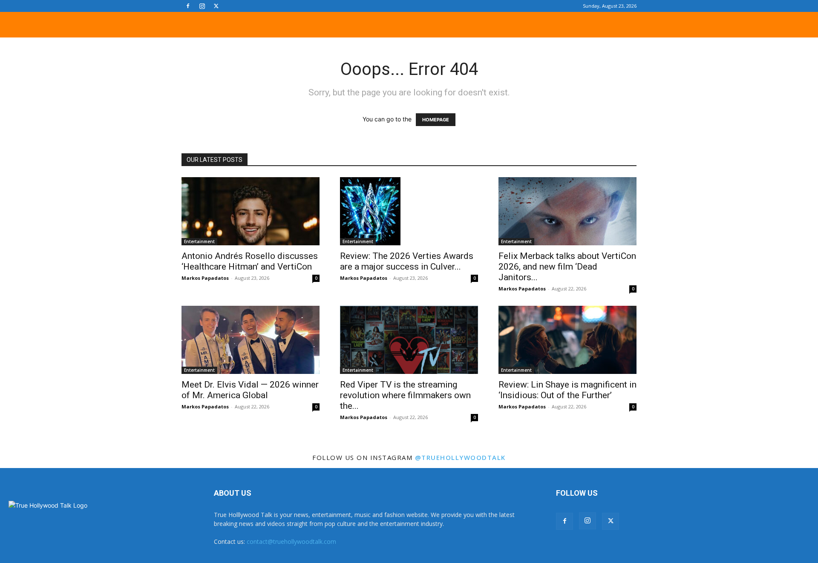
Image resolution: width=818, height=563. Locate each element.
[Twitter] (216, 6)
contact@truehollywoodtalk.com (291, 541)
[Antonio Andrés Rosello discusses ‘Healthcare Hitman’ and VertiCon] (250, 211)
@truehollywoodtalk (460, 457)
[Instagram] (202, 6)
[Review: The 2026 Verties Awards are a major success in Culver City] (409, 211)
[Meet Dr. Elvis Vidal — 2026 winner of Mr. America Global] (250, 340)
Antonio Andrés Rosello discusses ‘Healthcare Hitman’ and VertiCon (249, 261)
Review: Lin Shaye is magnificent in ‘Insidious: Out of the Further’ (567, 389)
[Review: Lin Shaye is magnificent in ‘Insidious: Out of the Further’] (567, 340)
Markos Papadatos (205, 278)
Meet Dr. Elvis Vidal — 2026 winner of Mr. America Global (250, 389)
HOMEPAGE (435, 120)
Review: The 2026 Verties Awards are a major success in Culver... (406, 261)
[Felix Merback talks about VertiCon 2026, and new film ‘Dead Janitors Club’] (567, 211)
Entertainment (199, 241)
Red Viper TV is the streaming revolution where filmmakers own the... (405, 395)
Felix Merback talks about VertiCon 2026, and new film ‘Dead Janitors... (567, 266)
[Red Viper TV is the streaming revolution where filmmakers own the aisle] (409, 340)
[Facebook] (187, 6)
